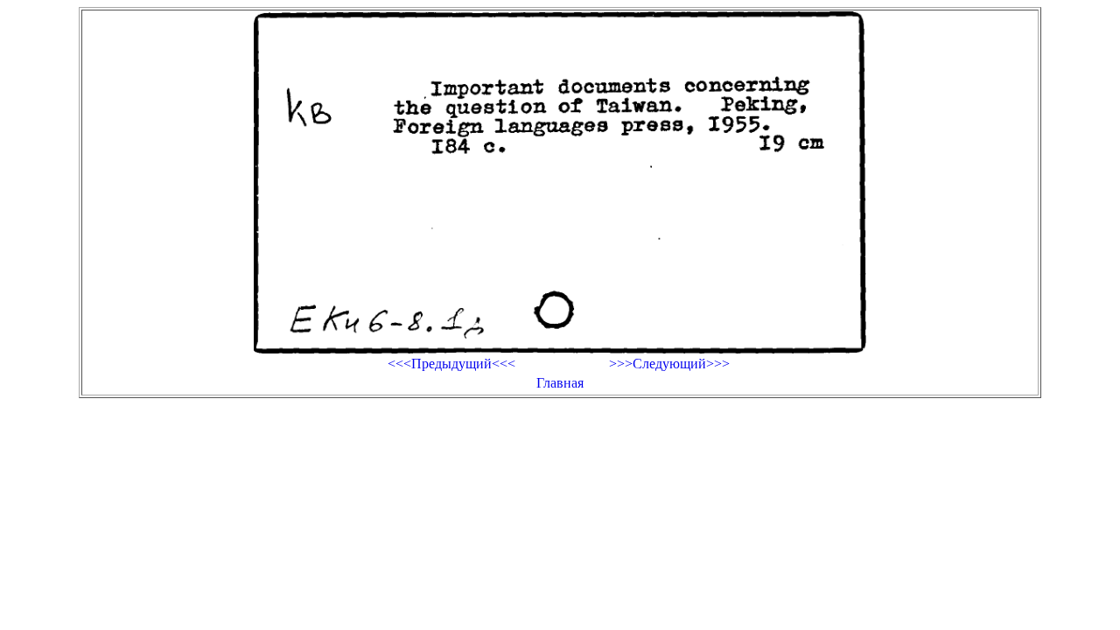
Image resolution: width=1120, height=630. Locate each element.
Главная (560, 382)
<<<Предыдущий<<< (451, 363)
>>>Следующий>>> (669, 363)
